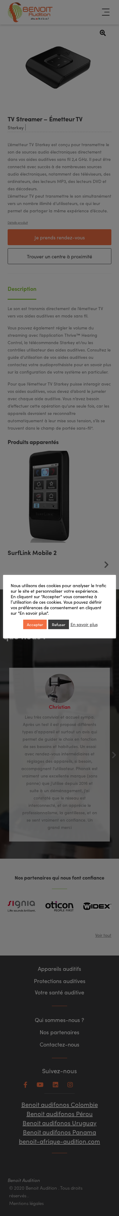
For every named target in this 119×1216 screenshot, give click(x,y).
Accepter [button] (35, 624)
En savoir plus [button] (84, 624)
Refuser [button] (58, 624)
